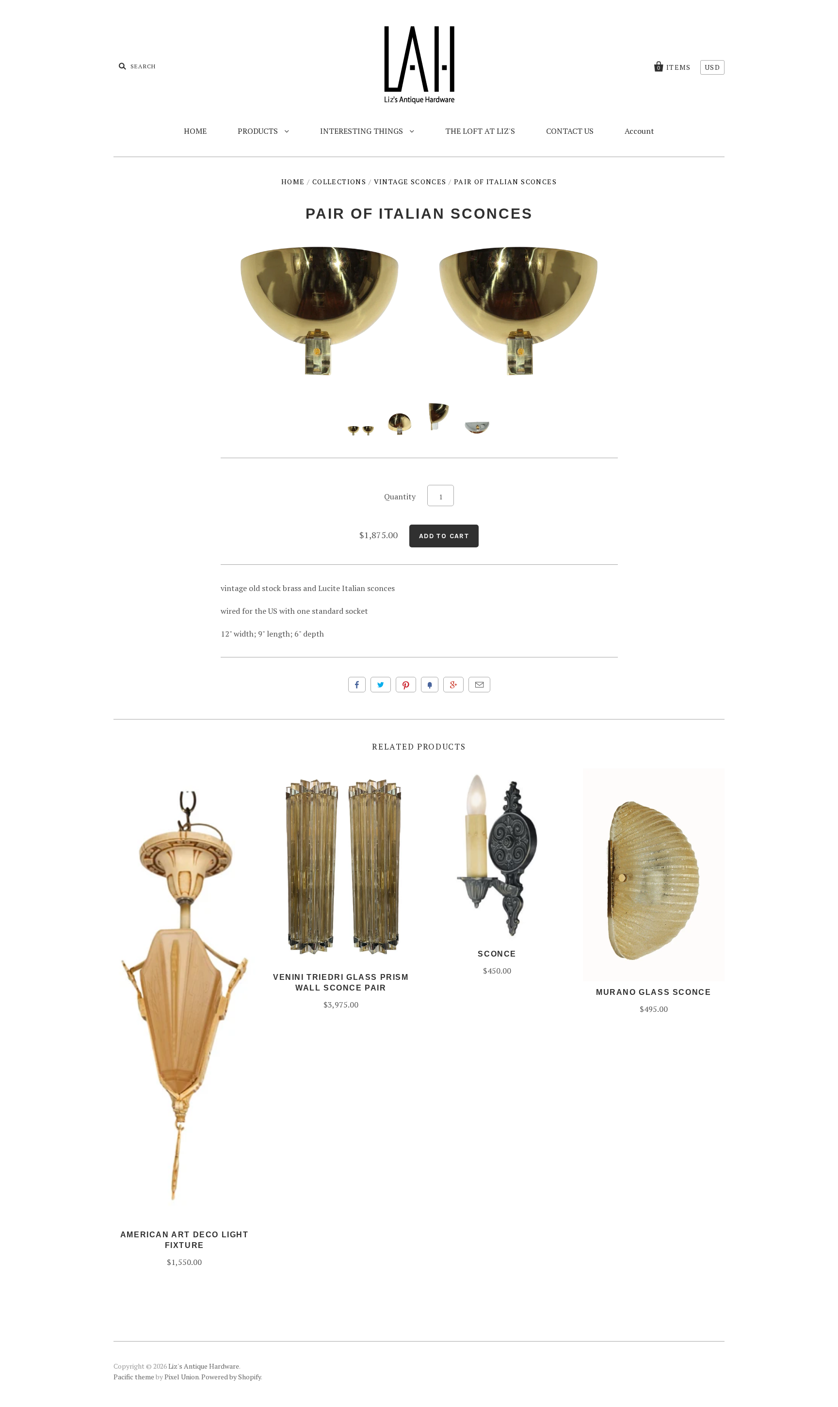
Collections (339, 181)
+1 (453, 684)
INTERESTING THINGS (362, 131)
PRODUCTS (259, 131)
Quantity (400, 496)
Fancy (429, 684)
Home (293, 181)
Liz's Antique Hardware (203, 1366)
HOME (195, 131)
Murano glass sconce (653, 992)
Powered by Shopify (231, 1376)
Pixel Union (181, 1376)
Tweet (381, 684)
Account (639, 131)
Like (357, 684)
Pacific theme (133, 1376)
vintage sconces (410, 181)
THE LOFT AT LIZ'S (480, 131)
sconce (497, 954)
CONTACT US (570, 131)
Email (479, 684)
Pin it (406, 684)
